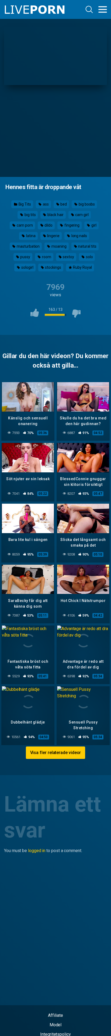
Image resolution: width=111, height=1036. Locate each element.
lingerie (52, 236)
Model (56, 1024)
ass (45, 204)
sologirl (26, 267)
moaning (58, 246)
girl (93, 225)
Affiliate (55, 1015)
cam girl (81, 215)
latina (30, 236)
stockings (52, 267)
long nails (79, 236)
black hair (55, 215)
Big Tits (24, 204)
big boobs (86, 204)
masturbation (28, 246)
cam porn (24, 225)
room (46, 257)
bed (63, 204)
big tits (30, 215)
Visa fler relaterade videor (55, 752)
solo (89, 257)
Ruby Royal (82, 267)
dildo (48, 225)
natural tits (87, 246)
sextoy (68, 257)
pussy (24, 257)
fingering (71, 225)
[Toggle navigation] (102, 9)
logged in (36, 850)
